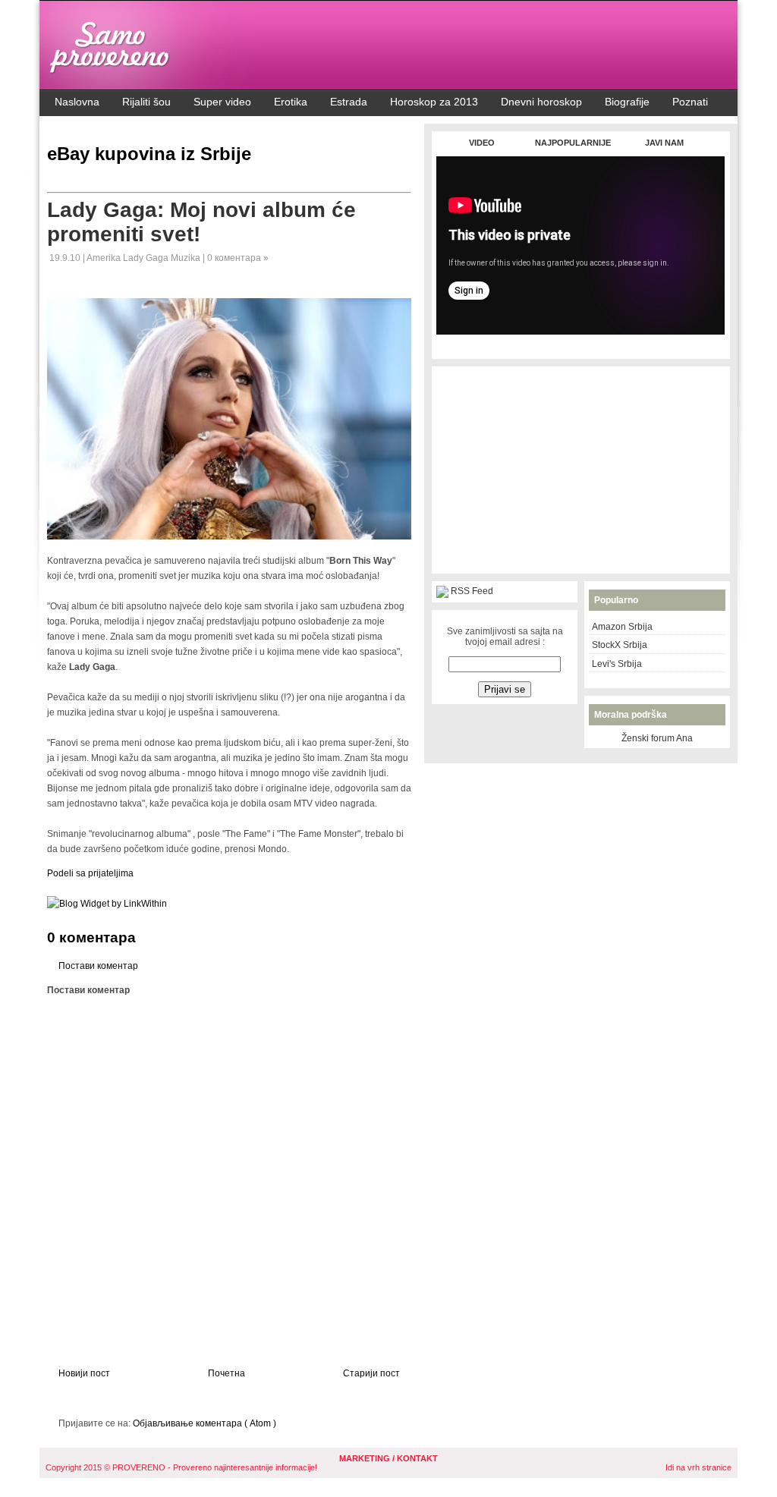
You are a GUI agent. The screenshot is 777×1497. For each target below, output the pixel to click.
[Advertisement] (580, 342)
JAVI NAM (664, 142)
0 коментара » (238, 258)
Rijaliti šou (146, 102)
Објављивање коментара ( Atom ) (204, 1423)
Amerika (105, 258)
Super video (222, 102)
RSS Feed (472, 591)
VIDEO (482, 142)
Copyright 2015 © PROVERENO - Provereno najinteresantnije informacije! (181, 1467)
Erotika (290, 102)
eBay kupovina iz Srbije (149, 153)
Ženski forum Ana (657, 738)
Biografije (627, 102)
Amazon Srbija (622, 626)
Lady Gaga (147, 258)
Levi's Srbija (617, 664)
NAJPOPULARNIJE (573, 142)
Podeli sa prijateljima (90, 873)
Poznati (690, 102)
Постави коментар (98, 966)
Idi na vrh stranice (698, 1467)
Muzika (187, 258)
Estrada (348, 102)
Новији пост (84, 1373)
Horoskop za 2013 (434, 102)
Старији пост (371, 1373)
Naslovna (77, 102)
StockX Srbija (619, 645)
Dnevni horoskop (541, 102)
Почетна (226, 1373)
